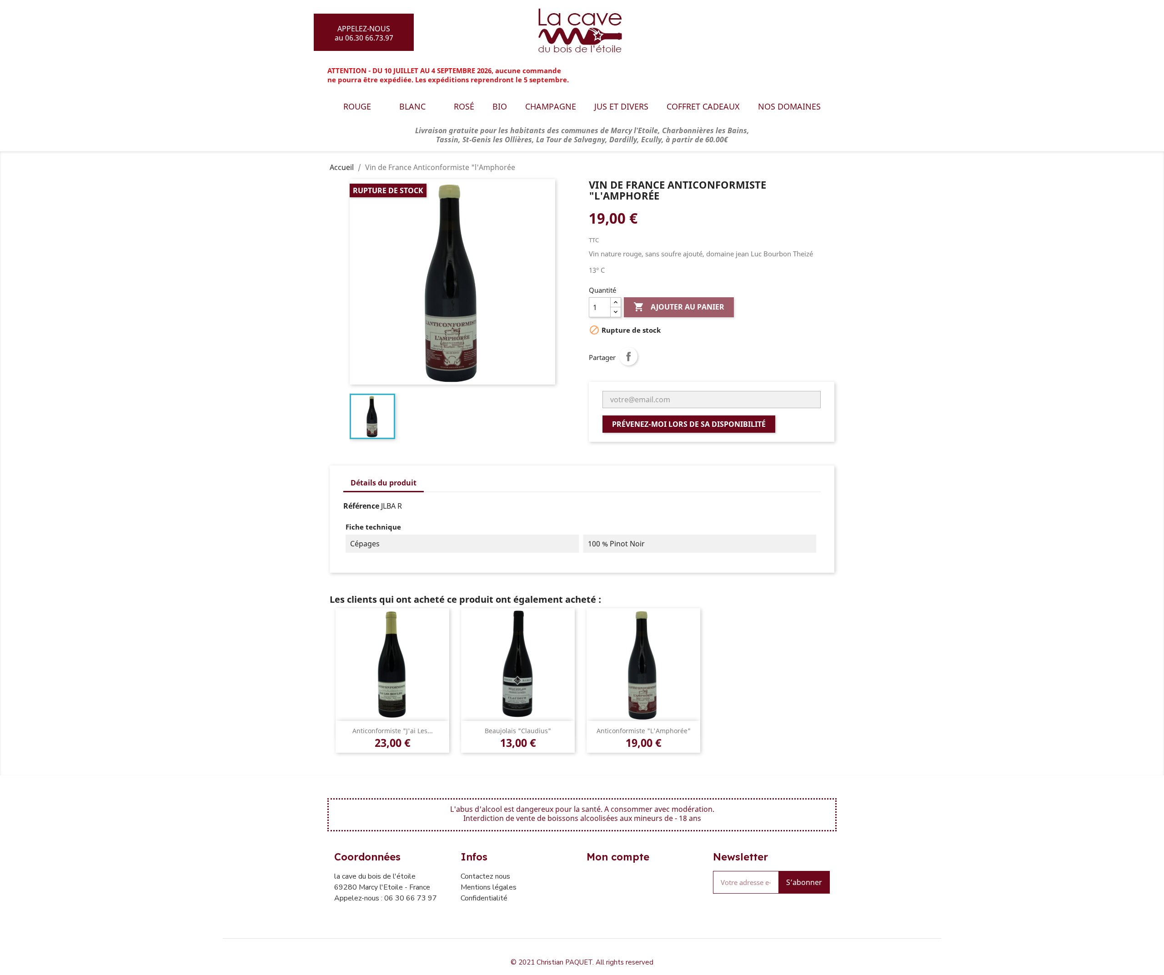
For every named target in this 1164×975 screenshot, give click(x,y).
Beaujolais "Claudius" (518, 730)
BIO (499, 106)
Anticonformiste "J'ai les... (392, 730)
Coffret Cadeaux (703, 106)
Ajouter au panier (678, 306)
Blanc (412, 106)
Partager (628, 356)
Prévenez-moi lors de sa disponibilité (689, 424)
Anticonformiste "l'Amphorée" (644, 730)
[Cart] (838, 31)
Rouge (357, 106)
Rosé (464, 106)
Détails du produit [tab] (383, 483)
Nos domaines (789, 106)
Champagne (550, 106)
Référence (361, 505)
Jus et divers (621, 106)
